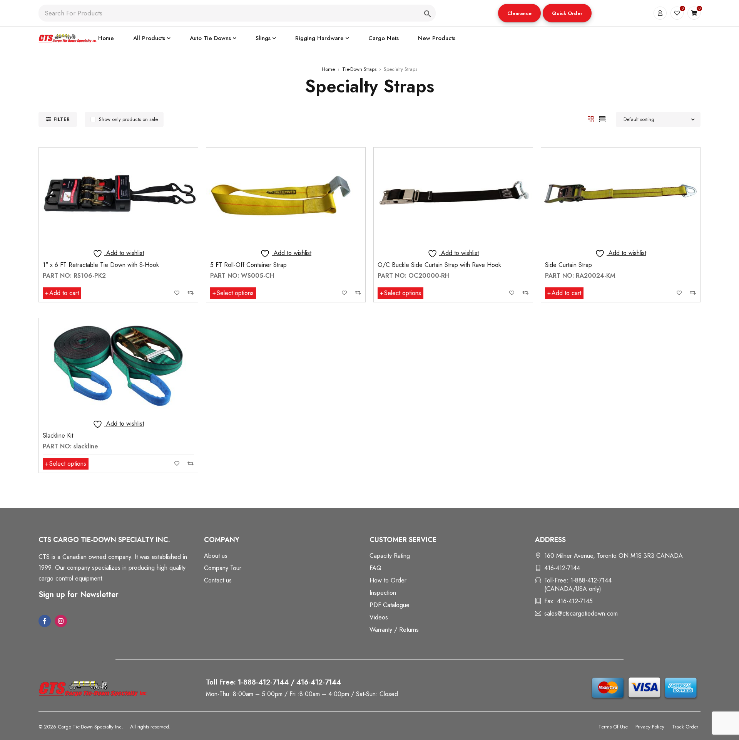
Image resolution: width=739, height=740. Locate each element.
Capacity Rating (390, 555)
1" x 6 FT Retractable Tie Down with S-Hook (101, 264)
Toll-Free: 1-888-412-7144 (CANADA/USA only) (578, 584)
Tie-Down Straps (359, 69)
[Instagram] (61, 621)
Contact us (218, 580)
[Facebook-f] (44, 621)
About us (215, 555)
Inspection (383, 592)
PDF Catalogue (390, 605)
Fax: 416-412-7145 (568, 601)
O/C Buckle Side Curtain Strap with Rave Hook (439, 264)
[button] (519, 13)
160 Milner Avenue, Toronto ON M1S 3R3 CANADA (613, 555)
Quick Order (567, 13)
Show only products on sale (128, 119)
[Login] (660, 13)
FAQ (375, 568)
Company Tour (222, 568)
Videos (379, 617)
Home (328, 69)
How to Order (388, 580)
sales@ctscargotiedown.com (581, 613)
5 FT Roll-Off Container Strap (248, 264)
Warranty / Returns (394, 629)
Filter (62, 119)
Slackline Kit (58, 435)
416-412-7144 (562, 568)
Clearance (519, 13)
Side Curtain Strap (568, 264)
